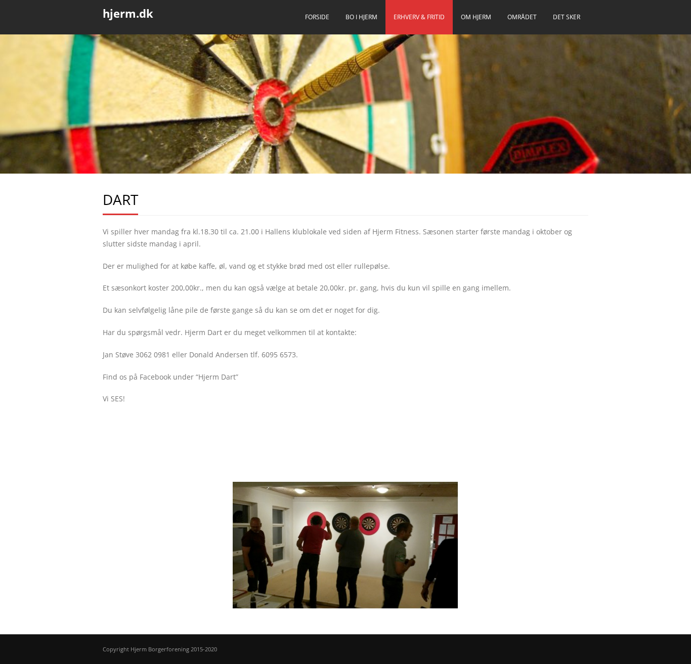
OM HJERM (476, 17)
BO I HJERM (361, 17)
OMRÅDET (522, 17)
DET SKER (566, 17)
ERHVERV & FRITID (419, 17)
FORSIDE (317, 17)
